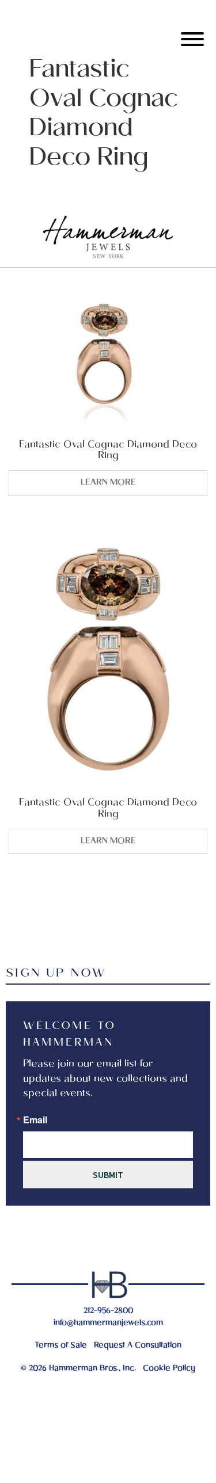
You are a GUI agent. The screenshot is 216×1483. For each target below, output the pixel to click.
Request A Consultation (137, 1346)
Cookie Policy (169, 1369)
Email (35, 1119)
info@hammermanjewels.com (108, 1323)
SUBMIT (108, 1174)
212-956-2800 (108, 1311)
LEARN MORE (108, 483)
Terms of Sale (61, 1346)
